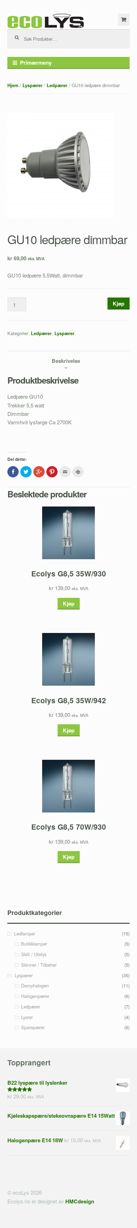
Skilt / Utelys (33, 954)
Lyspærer (32, 85)
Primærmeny (36, 62)
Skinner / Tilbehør (39, 964)
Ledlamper (24, 933)
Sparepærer (33, 1027)
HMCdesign (79, 1201)
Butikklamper (34, 943)
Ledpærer (57, 85)
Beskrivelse (66, 361)
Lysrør (27, 1017)
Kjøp (118, 303)
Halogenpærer (35, 996)
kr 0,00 (124, 20)
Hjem (12, 85)
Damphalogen (35, 985)
